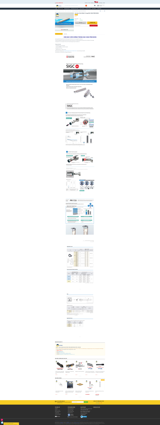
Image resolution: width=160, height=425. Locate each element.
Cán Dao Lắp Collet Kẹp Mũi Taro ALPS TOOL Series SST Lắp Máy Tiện (60, 372)
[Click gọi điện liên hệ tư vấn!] (2, 420)
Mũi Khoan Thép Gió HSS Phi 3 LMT (89, 391)
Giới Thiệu (86, 2)
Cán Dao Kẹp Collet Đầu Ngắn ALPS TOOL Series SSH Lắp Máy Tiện (89, 372)
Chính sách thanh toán (71, 411)
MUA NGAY (80, 23)
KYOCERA (76, 14)
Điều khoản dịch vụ (70, 412)
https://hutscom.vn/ (61, 352)
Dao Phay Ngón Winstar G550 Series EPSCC (59, 391)
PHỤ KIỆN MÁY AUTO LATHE (74, 8)
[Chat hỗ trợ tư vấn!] (2, 423)
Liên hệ (104, 2)
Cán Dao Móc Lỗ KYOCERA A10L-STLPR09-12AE (79, 391)
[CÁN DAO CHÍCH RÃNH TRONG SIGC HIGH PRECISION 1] (64, 21)
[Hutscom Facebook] (96, 402)
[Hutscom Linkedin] (98, 402)
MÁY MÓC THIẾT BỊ (88, 8)
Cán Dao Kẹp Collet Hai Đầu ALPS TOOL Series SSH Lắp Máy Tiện (79, 372)
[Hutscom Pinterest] (101, 402)
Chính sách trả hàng (70, 410)
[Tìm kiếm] (86, 5)
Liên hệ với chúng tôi (58, 414)
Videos (89, 2)
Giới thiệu (56, 408)
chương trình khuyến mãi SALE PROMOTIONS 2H (70, 50)
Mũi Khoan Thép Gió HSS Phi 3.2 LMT (69, 391)
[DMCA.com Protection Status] (57, 416)
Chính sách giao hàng (71, 408)
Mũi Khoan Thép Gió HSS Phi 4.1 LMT (99, 391)
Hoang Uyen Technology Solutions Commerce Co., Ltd (67, 354)
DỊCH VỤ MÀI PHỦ (82, 8)
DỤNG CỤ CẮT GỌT (60, 8)
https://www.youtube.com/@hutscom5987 (65, 353)
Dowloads (92, 2)
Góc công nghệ (96, 2)
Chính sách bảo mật (57, 411)
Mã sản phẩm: (76, 18)
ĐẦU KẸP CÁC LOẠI (67, 8)
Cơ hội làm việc (57, 412)
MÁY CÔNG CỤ (94, 8)
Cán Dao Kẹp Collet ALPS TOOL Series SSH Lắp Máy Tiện (99, 372)
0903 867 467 (92, 23)
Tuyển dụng (100, 2)
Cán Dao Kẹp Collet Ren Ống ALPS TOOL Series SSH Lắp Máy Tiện (70, 372)
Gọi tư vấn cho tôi (94, 25)
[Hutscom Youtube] (99, 402)
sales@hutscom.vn (60, 351)
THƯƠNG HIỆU (99, 8)
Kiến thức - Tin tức (57, 410)
